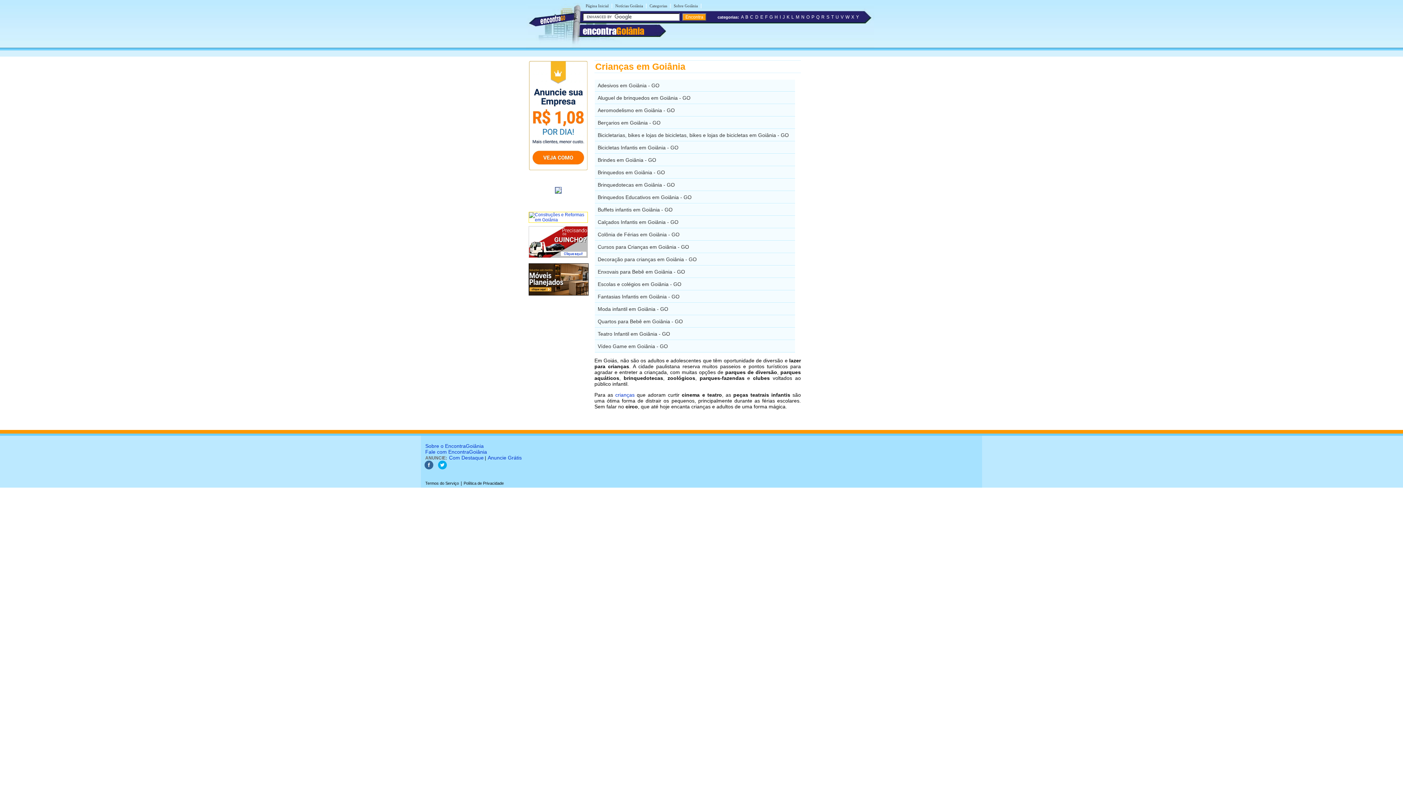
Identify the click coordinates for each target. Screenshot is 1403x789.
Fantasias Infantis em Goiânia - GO (639, 297)
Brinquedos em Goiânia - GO (631, 172)
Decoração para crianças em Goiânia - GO (647, 259)
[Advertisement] (838, 169)
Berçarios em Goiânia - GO (629, 123)
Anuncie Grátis (505, 458)
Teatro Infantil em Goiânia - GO (634, 334)
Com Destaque (466, 458)
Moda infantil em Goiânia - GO (633, 309)
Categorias (658, 6)
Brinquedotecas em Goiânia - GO (636, 185)
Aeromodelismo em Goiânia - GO (636, 110)
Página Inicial (597, 6)
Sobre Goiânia (686, 6)
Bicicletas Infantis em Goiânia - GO (638, 147)
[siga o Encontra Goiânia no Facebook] (429, 467)
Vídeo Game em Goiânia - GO (633, 346)
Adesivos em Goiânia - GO (628, 85)
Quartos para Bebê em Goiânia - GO (640, 321)
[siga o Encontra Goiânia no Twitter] (442, 467)
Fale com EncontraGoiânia (456, 452)
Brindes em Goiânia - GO (627, 160)
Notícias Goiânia (629, 6)
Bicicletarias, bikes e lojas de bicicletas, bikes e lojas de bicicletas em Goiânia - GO (693, 135)
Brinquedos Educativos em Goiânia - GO (645, 197)
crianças (625, 395)
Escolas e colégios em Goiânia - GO (639, 284)
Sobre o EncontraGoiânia (454, 446)
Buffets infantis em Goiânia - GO (635, 210)
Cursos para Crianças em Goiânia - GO (643, 247)
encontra (613, 31)
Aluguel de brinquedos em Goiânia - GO (644, 98)
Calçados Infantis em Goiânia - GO (638, 222)
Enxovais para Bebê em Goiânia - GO (641, 272)
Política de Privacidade (484, 483)
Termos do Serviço (442, 483)
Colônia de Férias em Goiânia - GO (639, 234)
